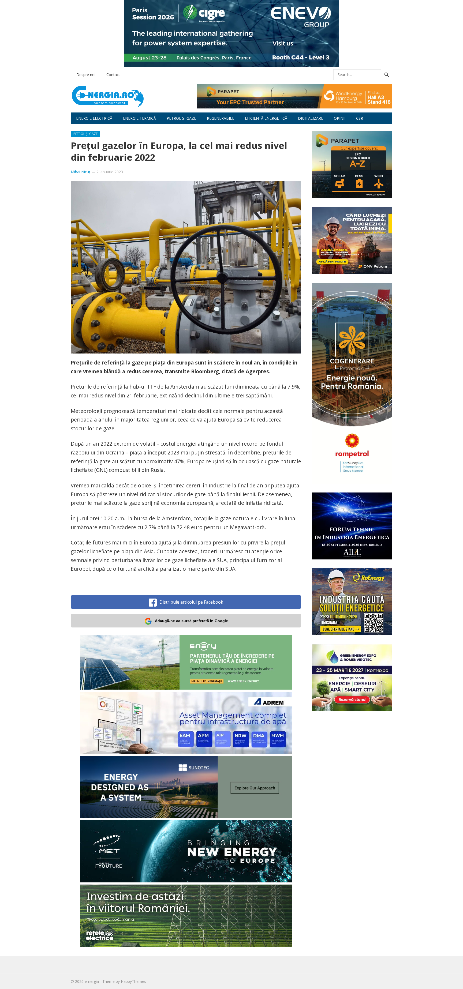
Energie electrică (94, 118)
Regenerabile (220, 118)
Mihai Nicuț (80, 171)
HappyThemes (133, 981)
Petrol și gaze (181, 118)
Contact (113, 74)
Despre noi (85, 74)
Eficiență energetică (266, 118)
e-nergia (92, 981)
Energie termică (139, 118)
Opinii (339, 118)
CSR (359, 118)
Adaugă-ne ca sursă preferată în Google (191, 621)
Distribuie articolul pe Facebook (191, 602)
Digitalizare (310, 118)
